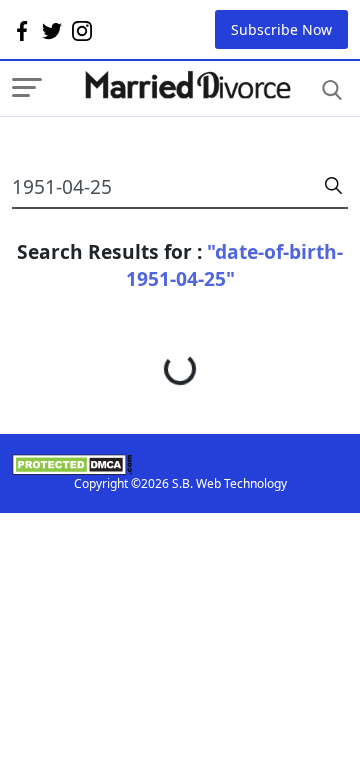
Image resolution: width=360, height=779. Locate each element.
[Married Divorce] (187, 85)
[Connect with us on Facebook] (22, 30)
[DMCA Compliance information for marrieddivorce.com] (180, 464)
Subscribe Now (281, 29)
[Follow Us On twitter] (52, 30)
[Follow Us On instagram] (82, 30)
